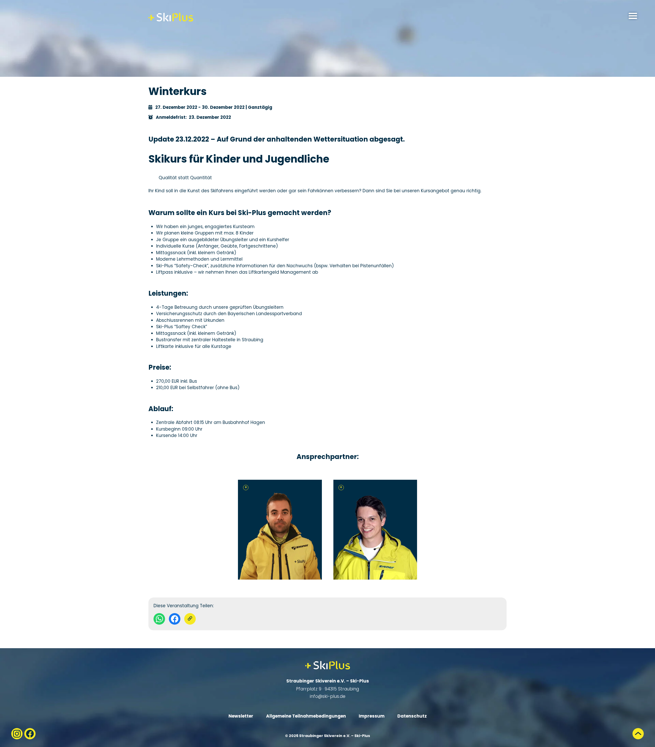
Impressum (372, 716)
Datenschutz (412, 716)
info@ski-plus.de (327, 696)
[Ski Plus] (170, 17)
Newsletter (240, 716)
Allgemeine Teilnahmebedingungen (306, 716)
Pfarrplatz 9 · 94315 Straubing (327, 689)
